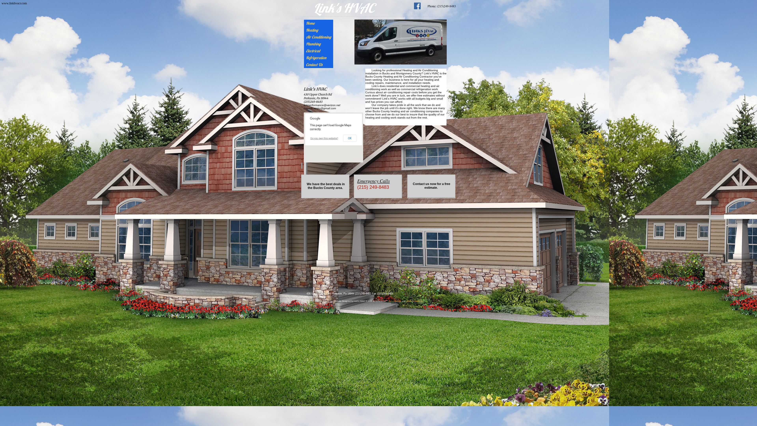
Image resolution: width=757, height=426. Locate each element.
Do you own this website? (324, 138)
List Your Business (414, 301)
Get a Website (394, 301)
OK (349, 138)
